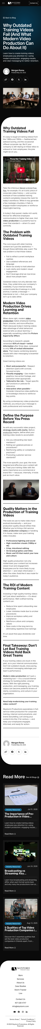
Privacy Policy (31, 1021)
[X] (19, 79)
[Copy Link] (6, 79)
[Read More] (21, 810)
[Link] (14, 3)
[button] (33, 3)
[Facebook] (12, 79)
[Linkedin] (25, 79)
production (8, 432)
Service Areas (14, 1019)
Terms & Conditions (27, 1019)
